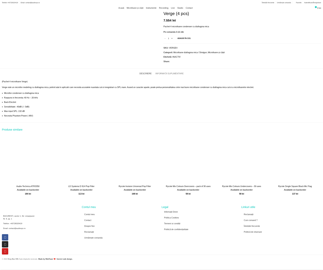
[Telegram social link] (183, 61)
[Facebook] (5, 237)
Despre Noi (89, 226)
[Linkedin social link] (180, 61)
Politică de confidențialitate (176, 229)
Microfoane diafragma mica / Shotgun (190, 52)
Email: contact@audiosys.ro (14, 228)
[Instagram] (5, 244)
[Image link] (173, 235)
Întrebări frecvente (252, 226)
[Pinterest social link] (177, 61)
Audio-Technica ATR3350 (27, 186)
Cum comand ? (251, 220)
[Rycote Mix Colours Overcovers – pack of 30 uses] (188, 158)
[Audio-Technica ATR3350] (28, 158)
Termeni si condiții (172, 223)
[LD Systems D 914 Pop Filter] (81, 158)
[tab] (145, 72)
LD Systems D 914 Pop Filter (81, 186)
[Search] (310, 8)
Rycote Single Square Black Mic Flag (295, 186)
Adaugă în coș (184, 38)
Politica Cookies (171, 218)
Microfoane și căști (216, 52)
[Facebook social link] (171, 61)
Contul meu (89, 214)
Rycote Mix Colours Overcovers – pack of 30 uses (188, 186)
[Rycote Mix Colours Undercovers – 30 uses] (242, 158)
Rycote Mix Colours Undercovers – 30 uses (241, 186)
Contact (87, 220)
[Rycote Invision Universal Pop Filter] (135, 158)
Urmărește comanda (93, 238)
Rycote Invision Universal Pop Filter (135, 186)
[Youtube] (5, 251)
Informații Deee (171, 212)
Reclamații (89, 232)
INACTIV (176, 57)
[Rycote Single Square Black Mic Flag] (295, 158)
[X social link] (174, 61)
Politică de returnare (253, 232)
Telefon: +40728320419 (12, 223)
